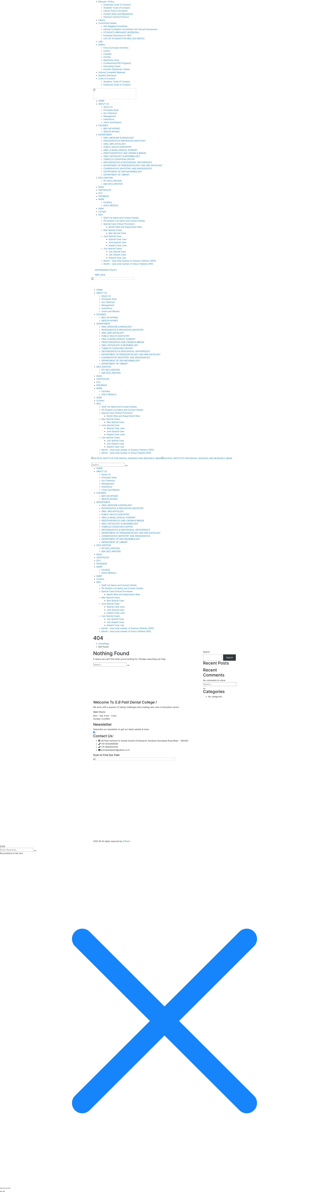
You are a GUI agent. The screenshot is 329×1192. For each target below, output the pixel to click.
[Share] (6, 1188)
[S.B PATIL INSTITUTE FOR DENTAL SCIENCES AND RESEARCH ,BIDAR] (126, 458)
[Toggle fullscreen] (4, 1188)
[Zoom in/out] (1, 1188)
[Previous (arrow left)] (1, 1191)
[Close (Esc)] (9, 1188)
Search (206, 652)
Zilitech (126, 841)
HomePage (103, 643)
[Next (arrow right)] (4, 1191)
